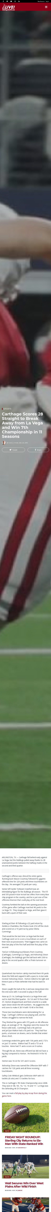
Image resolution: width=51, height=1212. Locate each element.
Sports (7, 409)
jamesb (20, 1190)
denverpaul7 (22, 1148)
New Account (41, 1)
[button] (13, 450)
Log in (47, 1)
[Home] (6, 7)
